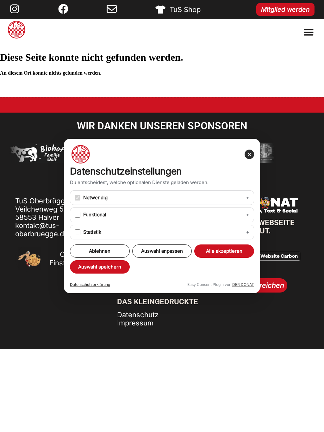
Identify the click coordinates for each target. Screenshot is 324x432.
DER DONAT (243, 284)
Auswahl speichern (99, 267)
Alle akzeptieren (224, 251)
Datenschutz (138, 315)
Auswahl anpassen (162, 251)
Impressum (135, 323)
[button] (309, 32)
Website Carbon (279, 256)
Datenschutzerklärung (90, 284)
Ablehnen (99, 251)
